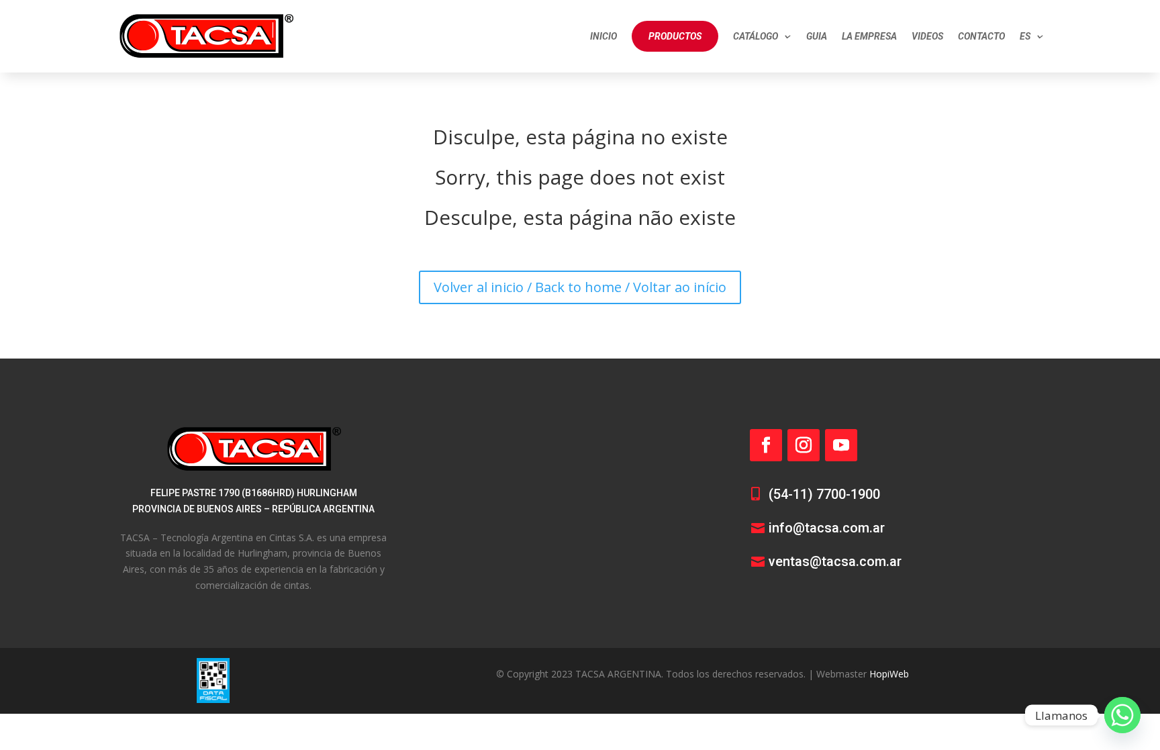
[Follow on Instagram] (803, 445)
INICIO (603, 36)
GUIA (816, 36)
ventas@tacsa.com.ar (835, 561)
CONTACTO (981, 36)
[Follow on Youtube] (841, 445)
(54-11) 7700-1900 (824, 494)
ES (1025, 36)
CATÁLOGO (755, 36)
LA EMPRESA (869, 36)
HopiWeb (889, 673)
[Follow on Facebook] (766, 445)
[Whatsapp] (1122, 715)
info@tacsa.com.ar (827, 528)
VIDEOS (927, 36)
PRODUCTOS (675, 36)
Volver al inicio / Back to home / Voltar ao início (580, 287)
